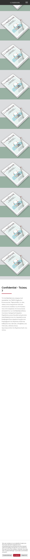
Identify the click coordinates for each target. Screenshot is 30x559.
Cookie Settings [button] (7, 555)
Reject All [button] (24, 555)
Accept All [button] (16, 555)
